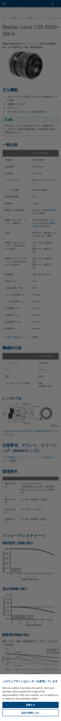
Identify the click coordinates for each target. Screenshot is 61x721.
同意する (30, 704)
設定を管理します (30, 712)
